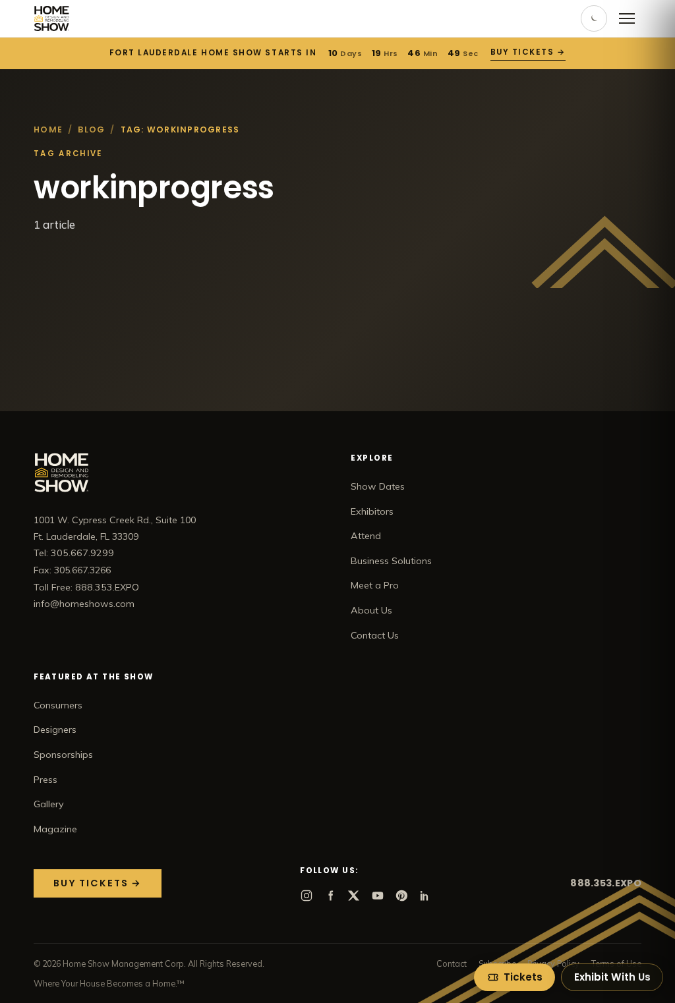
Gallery (49, 804)
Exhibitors (372, 511)
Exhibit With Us (612, 977)
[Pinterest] (401, 895)
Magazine (55, 829)
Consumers (58, 705)
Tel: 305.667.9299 (74, 553)
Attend (366, 536)
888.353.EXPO (605, 883)
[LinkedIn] (425, 895)
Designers (55, 729)
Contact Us (375, 635)
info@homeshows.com (84, 604)
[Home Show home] (52, 18)
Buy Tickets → (527, 52)
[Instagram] (306, 895)
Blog (91, 129)
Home (48, 129)
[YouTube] (377, 895)
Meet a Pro (375, 585)
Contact (451, 963)
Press (45, 780)
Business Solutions (391, 561)
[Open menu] (626, 18)
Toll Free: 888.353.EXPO (86, 587)
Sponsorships (63, 754)
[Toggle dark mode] (594, 18)
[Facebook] (330, 895)
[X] (354, 895)
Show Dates (378, 486)
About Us (371, 610)
